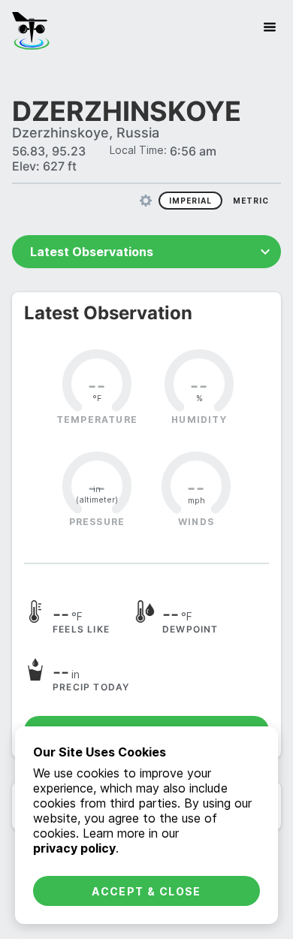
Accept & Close (146, 891)
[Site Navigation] (270, 27)
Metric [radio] (251, 200)
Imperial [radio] (190, 200)
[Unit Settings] (145, 200)
